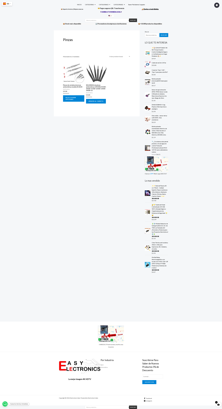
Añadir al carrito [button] (95, 101)
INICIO (79, 4)
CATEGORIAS (89, 4)
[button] (5, 404)
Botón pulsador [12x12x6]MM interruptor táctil (160, 81)
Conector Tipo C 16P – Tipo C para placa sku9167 (160, 71)
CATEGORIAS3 (103, 4)
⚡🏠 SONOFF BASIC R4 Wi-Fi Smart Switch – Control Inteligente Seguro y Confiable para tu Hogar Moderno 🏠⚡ (159, 52)
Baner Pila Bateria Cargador (136, 4)
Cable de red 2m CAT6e (159, 63)
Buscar (133, 20)
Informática (104, 367)
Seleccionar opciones (70, 98)
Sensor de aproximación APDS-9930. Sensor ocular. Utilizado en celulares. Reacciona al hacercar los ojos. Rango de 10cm (160, 94)
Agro (102, 365)
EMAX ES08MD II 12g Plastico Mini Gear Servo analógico (159, 107)
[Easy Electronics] (80, 366)
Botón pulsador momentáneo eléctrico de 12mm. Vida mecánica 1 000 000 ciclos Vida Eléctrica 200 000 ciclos (159, 131)
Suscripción (149, 382)
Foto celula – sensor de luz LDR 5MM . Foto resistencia (159, 118)
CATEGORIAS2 (118, 4)
